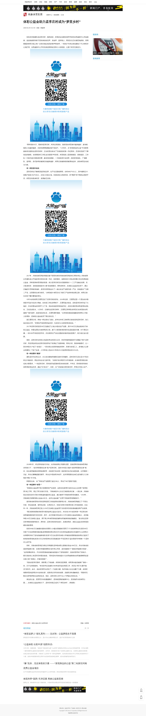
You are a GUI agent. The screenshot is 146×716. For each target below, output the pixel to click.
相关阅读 (26, 628)
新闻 (35, 2)
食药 (90, 2)
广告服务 (73, 708)
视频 (45, 2)
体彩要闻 (57, 15)
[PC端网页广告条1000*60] (73, 8)
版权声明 (67, 708)
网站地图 (84, 708)
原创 (40, 2)
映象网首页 (28, 2)
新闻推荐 (96, 58)
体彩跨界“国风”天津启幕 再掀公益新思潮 (43, 679)
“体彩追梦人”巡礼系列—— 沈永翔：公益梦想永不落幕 (49, 633)
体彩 (85, 2)
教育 (70, 2)
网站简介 (61, 708)
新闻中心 (49, 15)
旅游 (80, 2)
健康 (75, 2)
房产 (55, 2)
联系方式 (78, 708)
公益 (95, 2)
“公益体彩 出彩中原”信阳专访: (38, 644)
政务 (65, 2)
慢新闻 (95, 35)
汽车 (60, 2)
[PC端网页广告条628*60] (54, 690)
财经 (50, 2)
